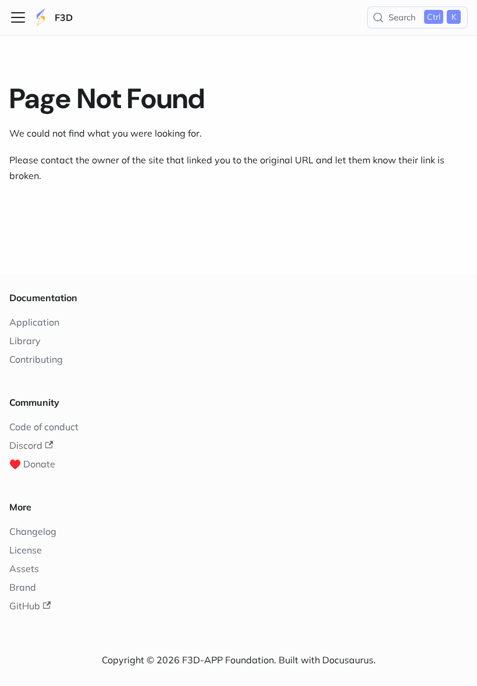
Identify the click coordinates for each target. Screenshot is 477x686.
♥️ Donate (32, 464)
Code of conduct (44, 427)
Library (25, 340)
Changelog (32, 531)
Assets (24, 568)
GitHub (24, 606)
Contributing (36, 359)
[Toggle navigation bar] (18, 17)
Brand (22, 587)
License (25, 550)
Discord (25, 445)
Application (34, 322)
